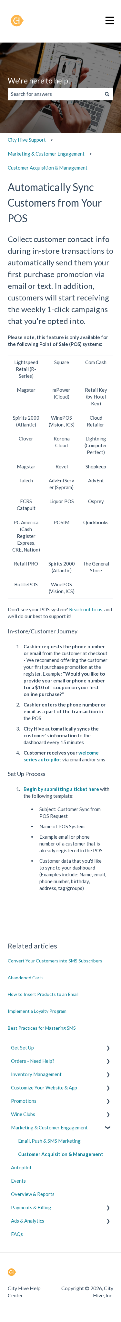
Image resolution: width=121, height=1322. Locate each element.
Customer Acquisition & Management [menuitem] (60, 1154)
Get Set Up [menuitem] (22, 1047)
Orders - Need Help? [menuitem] (33, 1061)
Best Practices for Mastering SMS (42, 1028)
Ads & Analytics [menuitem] (27, 1221)
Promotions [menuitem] (23, 1101)
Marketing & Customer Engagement (46, 154)
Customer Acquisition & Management (47, 168)
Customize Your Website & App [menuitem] (44, 1087)
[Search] (107, 94)
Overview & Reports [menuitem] (33, 1194)
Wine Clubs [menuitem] (23, 1114)
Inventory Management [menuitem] (36, 1074)
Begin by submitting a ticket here (62, 789)
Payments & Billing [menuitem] (31, 1207)
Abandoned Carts (26, 977)
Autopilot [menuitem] (21, 1167)
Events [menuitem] (18, 1181)
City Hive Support (27, 140)
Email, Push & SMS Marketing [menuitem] (49, 1141)
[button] (108, 1048)
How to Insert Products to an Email (43, 994)
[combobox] (54, 94)
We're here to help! (39, 80)
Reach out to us (85, 609)
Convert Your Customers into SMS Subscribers (55, 960)
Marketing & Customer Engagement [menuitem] (49, 1127)
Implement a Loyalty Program (37, 1011)
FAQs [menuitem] (17, 1234)
